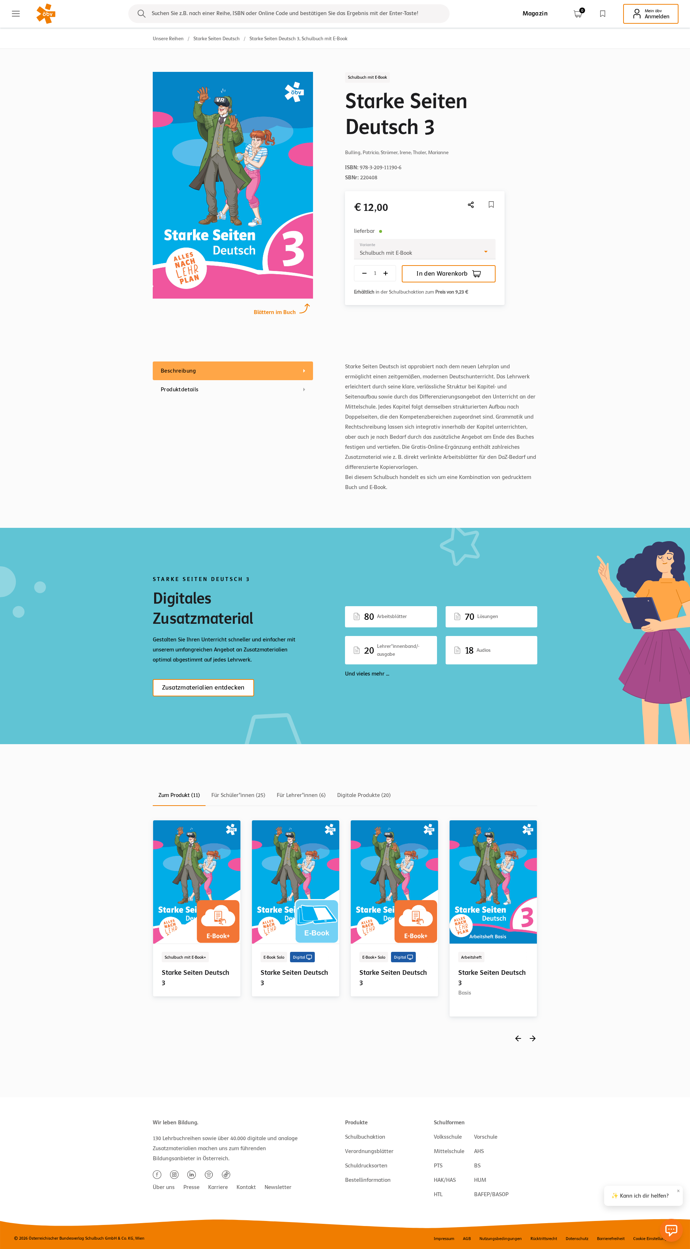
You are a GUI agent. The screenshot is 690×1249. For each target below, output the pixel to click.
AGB (467, 1238)
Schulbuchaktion (365, 1137)
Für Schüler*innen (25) (238, 795)
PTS (438, 1165)
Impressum (444, 1238)
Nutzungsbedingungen (500, 1238)
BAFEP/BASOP (491, 1194)
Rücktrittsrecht (543, 1238)
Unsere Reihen (168, 39)
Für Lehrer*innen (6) (301, 795)
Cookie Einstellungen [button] (652, 1238)
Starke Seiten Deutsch (216, 39)
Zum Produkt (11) (179, 795)
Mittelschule (449, 1151)
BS (477, 1165)
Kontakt (246, 1187)
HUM (480, 1180)
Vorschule (485, 1137)
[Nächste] (471, 204)
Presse (191, 1187)
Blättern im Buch (275, 312)
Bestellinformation (368, 1180)
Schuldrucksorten (366, 1165)
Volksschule (448, 1137)
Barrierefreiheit (611, 1238)
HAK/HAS (445, 1180)
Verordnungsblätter (369, 1151)
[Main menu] (16, 13)
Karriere (218, 1187)
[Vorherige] (518, 1038)
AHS (479, 1151)
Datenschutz (577, 1238)
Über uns (164, 1187)
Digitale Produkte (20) (364, 795)
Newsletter (277, 1187)
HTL (438, 1194)
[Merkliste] (602, 13)
